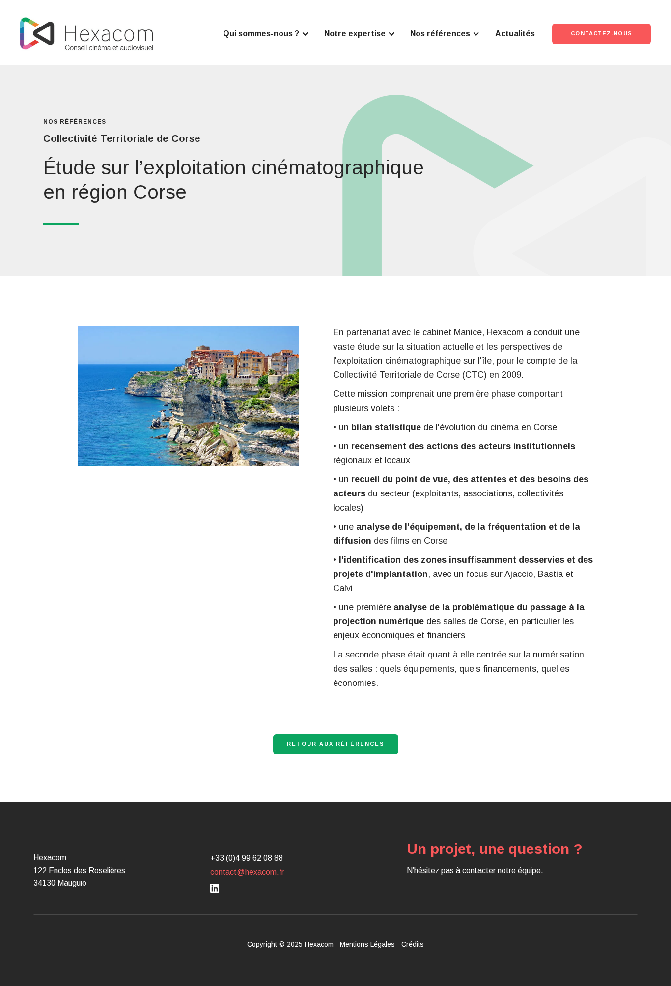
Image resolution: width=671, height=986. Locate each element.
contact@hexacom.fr (247, 872)
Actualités (515, 33)
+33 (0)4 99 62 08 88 (246, 858)
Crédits (412, 944)
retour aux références (336, 744)
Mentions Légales (367, 944)
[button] (266, 34)
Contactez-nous (601, 33)
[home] (86, 33)
